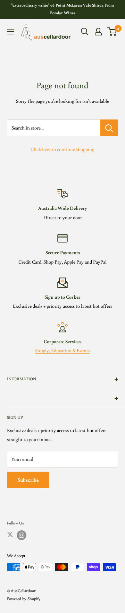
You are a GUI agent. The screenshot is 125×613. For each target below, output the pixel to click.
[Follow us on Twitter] (10, 534)
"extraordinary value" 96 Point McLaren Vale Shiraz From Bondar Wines (62, 8)
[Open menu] (10, 31)
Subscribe (28, 480)
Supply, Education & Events (62, 350)
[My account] (98, 31)
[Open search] (85, 31)
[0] (112, 31)
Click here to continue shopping (62, 149)
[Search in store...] (109, 127)
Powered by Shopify (24, 598)
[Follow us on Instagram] (21, 535)
